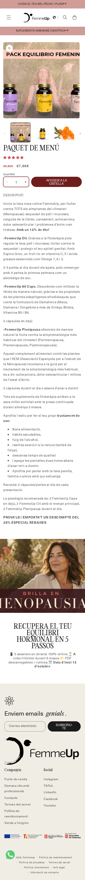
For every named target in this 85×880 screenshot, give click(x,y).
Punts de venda (15, 779)
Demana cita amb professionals (16, 788)
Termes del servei (17, 804)
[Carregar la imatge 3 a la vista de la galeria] (64, 132)
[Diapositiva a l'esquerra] (5, 133)
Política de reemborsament (16, 813)
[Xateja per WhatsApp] (10, 854)
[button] (9, 17)
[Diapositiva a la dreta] (80, 133)
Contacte (11, 797)
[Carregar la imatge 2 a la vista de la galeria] (42, 132)
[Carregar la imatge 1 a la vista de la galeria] (20, 132)
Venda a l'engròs (16, 822)
